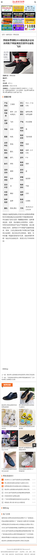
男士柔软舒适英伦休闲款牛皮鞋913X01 (17, 483)
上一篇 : (18, 374)
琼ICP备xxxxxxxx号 (25, 549)
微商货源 (9, 34)
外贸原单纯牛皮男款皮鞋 (12, 496)
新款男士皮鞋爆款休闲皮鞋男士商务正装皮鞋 (18, 489)
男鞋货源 (16, 34)
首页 (3, 34)
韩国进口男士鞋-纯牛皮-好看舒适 (15, 502)
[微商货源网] (18, 2)
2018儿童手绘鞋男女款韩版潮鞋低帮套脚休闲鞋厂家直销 (19, 531)
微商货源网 (17, 549)
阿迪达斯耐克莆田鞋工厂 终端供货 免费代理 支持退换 (18, 521)
